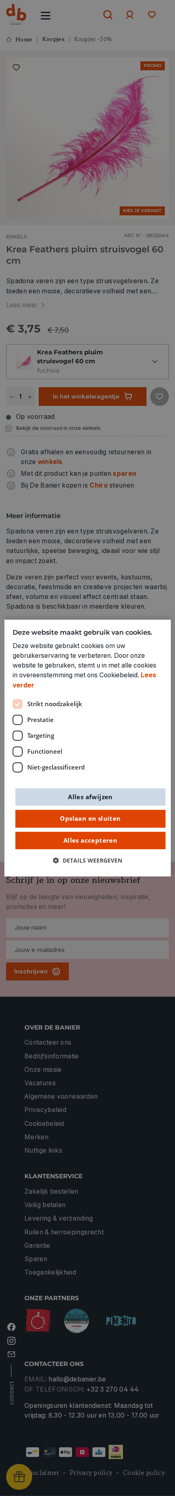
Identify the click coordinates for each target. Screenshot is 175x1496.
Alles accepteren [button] (90, 840)
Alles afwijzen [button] (90, 797)
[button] (87, 861)
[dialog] (87, 748)
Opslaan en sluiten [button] (90, 818)
